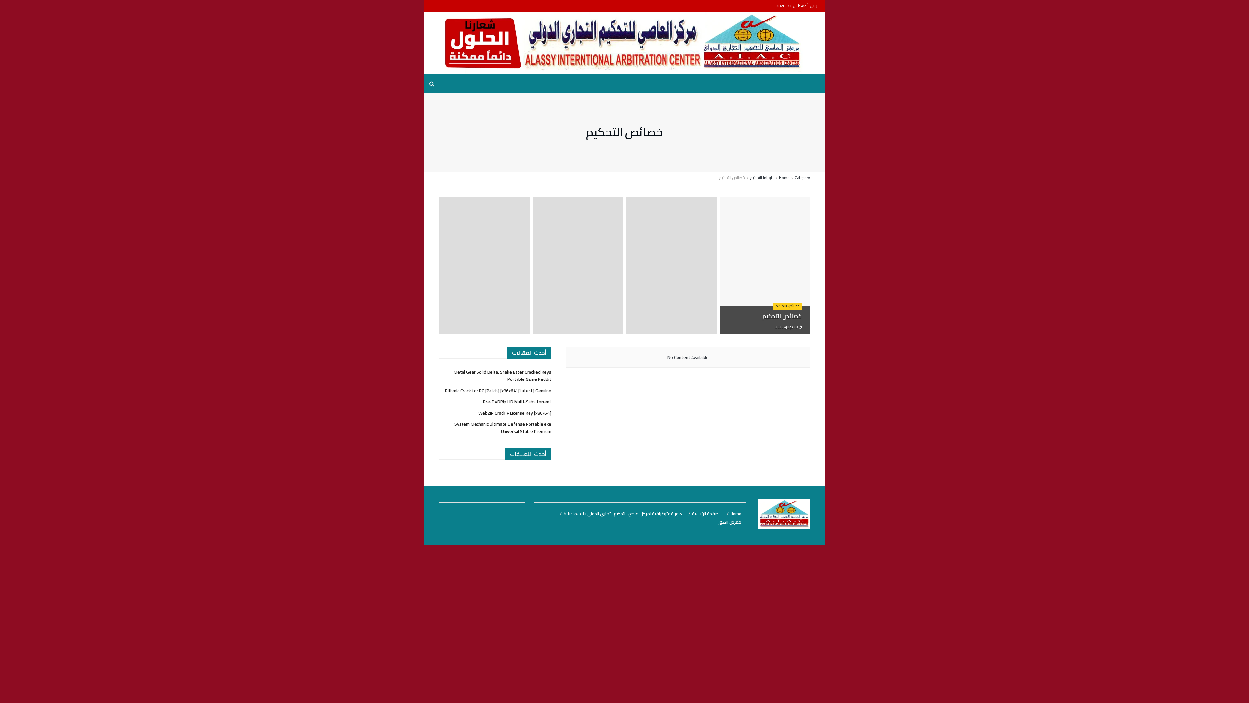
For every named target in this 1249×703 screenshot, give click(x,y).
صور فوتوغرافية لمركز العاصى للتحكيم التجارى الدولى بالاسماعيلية (623, 513)
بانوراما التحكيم (762, 177)
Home (784, 177)
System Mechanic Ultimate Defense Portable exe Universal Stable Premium (502, 427)
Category (802, 177)
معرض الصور (730, 522)
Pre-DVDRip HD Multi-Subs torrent (517, 401)
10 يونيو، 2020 (786, 327)
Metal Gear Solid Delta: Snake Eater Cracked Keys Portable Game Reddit (502, 375)
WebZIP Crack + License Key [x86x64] (514, 413)
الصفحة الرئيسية (706, 513)
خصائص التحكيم (732, 177)
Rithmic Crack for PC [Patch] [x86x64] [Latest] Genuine (498, 390)
